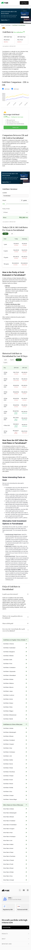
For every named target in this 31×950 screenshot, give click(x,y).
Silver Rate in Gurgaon (8, 828)
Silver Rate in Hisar (8, 832)
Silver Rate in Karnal (8, 848)
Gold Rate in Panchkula (9, 771)
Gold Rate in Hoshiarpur (9, 752)
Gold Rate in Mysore (8, 687)
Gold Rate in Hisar (7, 748)
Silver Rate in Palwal (8, 852)
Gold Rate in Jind (7, 756)
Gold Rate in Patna (7, 707)
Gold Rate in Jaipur (8, 691)
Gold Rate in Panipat (8, 775)
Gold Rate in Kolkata (8, 679)
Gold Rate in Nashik (8, 719)
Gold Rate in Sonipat (8, 795)
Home (2, 25)
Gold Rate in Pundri (8, 779)
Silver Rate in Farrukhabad (9, 824)
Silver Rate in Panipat (8, 860)
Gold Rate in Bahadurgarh (9, 732)
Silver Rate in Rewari (8, 868)
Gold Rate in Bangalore (9, 651)
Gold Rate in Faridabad (9, 740)
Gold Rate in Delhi (7, 659)
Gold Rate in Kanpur (8, 703)
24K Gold (7, 89)
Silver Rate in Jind (7, 840)
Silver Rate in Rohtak (8, 872)
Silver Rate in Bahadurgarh (9, 812)
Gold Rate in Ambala (8, 728)
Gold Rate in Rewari (8, 783)
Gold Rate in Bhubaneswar (9, 715)
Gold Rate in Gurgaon (8, 744)
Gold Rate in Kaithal (8, 760)
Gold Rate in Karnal (8, 763)
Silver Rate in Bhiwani (8, 816)
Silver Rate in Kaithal (8, 844)
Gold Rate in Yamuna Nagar (10, 799)
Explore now (15, 127)
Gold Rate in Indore (8, 699)
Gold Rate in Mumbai (8, 655)
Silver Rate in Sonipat (8, 880)
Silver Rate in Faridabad (9, 820)
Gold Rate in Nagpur (8, 711)
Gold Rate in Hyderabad (9, 647)
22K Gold (16, 89)
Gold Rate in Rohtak (8, 787)
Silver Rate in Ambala (8, 808)
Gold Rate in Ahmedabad (9, 675)
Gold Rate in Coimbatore (9, 667)
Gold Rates (8, 25)
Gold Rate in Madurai (8, 683)
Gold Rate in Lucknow (8, 695)
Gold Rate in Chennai (8, 643)
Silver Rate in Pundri (8, 864)
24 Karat (5, 212)
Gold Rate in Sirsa (7, 791)
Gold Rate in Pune (7, 663)
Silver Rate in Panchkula (9, 856)
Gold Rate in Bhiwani (8, 736)
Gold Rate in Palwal (8, 767)
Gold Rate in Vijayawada (9, 671)
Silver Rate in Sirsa (7, 876)
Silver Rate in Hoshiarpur (9, 836)
